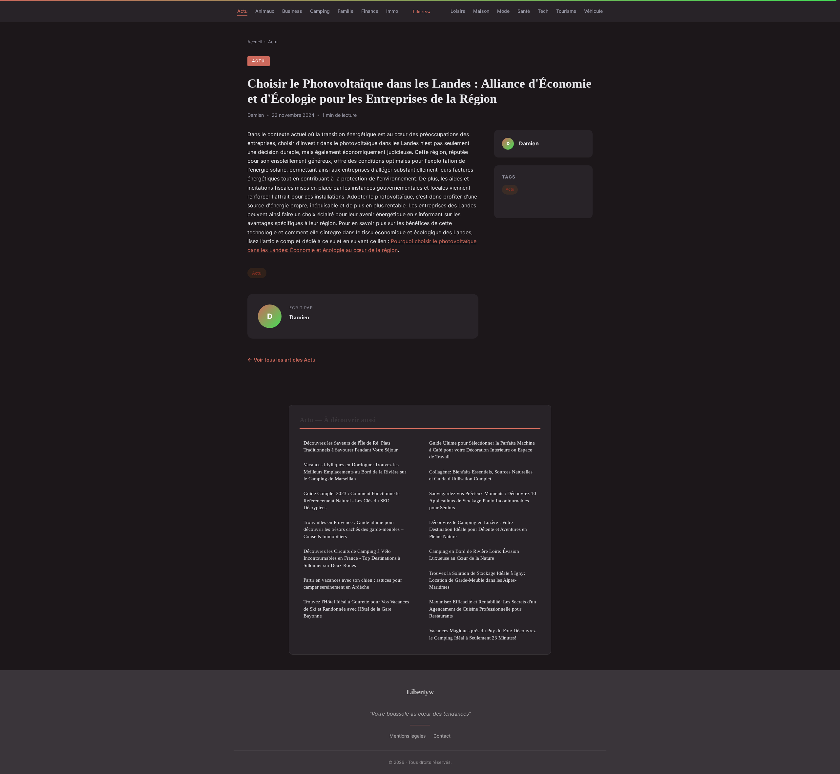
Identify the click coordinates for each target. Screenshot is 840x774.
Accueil (254, 41)
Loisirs (458, 11)
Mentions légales (407, 736)
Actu (242, 11)
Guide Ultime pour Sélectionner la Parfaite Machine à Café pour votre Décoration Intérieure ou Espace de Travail (482, 450)
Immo (392, 11)
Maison (481, 11)
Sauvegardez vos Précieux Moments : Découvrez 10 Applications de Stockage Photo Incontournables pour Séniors (482, 500)
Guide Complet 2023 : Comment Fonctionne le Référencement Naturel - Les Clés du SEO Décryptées (352, 500)
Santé (523, 11)
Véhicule (593, 11)
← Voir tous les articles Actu (281, 360)
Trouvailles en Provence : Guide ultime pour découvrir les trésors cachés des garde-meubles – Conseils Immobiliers (354, 529)
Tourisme (566, 11)
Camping (320, 11)
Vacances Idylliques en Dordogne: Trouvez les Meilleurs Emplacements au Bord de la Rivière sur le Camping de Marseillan (355, 471)
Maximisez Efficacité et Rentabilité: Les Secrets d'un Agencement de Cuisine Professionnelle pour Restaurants (482, 608)
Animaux (264, 11)
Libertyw (420, 692)
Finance (369, 11)
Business (292, 11)
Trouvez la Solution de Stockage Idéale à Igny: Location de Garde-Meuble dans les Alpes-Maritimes (477, 580)
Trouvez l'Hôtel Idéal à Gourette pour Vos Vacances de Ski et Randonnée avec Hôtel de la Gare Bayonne (356, 608)
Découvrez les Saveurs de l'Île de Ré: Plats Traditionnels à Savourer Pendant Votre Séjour (351, 446)
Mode (503, 11)
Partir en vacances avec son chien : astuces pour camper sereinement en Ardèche (353, 583)
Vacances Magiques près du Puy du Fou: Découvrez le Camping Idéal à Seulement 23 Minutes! (482, 634)
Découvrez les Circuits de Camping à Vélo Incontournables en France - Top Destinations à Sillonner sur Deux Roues (352, 558)
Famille (345, 11)
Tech (543, 11)
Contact (442, 736)
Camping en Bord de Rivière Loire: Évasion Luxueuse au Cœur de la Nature (474, 554)
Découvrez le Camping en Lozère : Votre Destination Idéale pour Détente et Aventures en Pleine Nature (478, 529)
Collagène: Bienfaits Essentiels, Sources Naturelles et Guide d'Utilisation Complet (481, 475)
